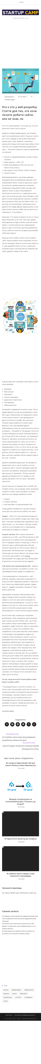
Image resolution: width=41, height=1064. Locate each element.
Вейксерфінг (28, 990)
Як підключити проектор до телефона (21, 839)
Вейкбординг (16, 990)
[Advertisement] (20, 46)
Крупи (14, 994)
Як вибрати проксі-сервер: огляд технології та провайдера (20, 874)
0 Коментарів (9, 100)
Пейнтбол (23, 994)
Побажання (7, 997)
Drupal (27, 556)
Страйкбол (28, 997)
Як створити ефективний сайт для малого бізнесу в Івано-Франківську (20, 764)
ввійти (13, 893)
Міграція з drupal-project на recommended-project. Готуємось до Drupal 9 (20, 801)
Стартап (18, 997)
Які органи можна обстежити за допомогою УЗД (18, 924)
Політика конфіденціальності (25, 1015)
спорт (5, 1001)
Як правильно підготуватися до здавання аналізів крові (20, 916)
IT (31, 97)
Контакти (9, 1015)
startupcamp (9, 97)
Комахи (6, 994)
